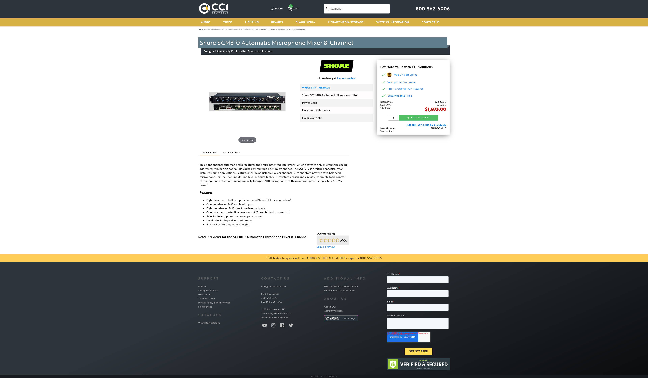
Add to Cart (420, 117)
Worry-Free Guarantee (401, 82)
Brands (277, 22)
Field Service (205, 306)
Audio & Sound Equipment (214, 29)
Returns (202, 286)
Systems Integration (392, 22)
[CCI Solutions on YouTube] (264, 325)
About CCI (330, 306)
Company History (333, 310)
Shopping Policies (208, 290)
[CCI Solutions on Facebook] (282, 325)
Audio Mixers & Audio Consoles (240, 29)
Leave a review (346, 78)
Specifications (231, 152)
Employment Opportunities (339, 290)
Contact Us (430, 22)
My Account (204, 294)
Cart (294, 7)
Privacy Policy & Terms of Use (214, 302)
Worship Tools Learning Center (341, 286)
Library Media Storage (345, 22)
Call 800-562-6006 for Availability (426, 125)
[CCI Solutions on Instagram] (273, 325)
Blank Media (305, 22)
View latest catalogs (209, 323)
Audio (205, 22)
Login (279, 8)
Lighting (252, 22)
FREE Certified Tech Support (405, 89)
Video (227, 22)
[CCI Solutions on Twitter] (291, 325)
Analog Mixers (261, 29)
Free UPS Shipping (404, 74)
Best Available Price (399, 96)
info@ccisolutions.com (274, 286)
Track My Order (206, 298)
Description (210, 152)
